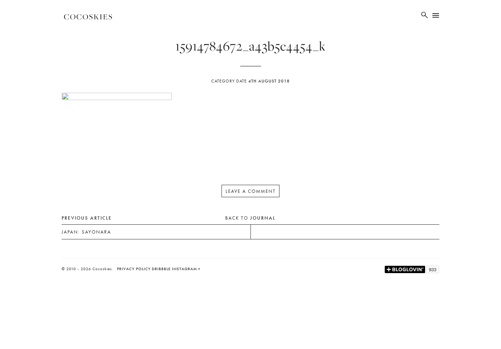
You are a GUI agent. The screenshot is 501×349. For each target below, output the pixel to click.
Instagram (184, 268)
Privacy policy (134, 268)
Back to (250, 218)
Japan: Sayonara (86, 232)
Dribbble (161, 268)
